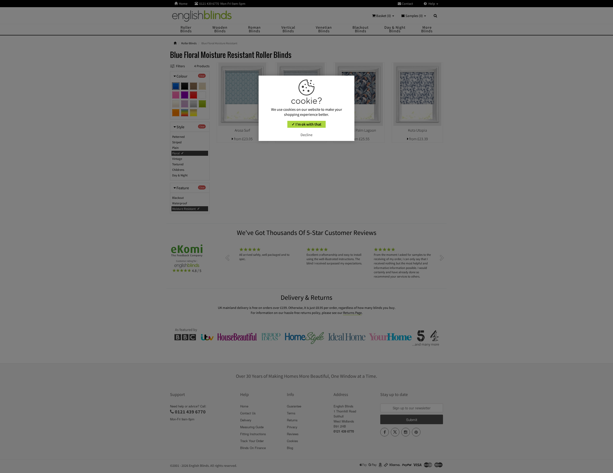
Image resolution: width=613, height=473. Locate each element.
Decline (306, 134)
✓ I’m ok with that (306, 124)
